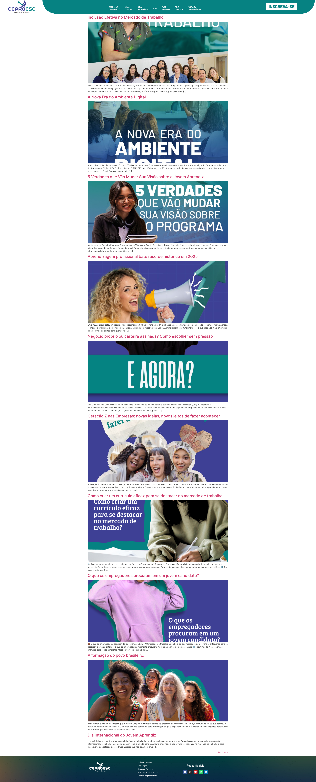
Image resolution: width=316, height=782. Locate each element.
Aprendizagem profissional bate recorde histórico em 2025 (143, 256)
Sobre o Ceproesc (145, 762)
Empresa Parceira (145, 769)
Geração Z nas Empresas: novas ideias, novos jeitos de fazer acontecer (154, 416)
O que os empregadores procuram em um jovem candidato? (143, 575)
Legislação (142, 766)
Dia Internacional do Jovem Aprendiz (122, 735)
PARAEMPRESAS (166, 8)
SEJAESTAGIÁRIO (143, 8)
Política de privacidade (147, 776)
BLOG (155, 8)
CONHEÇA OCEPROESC (113, 8)
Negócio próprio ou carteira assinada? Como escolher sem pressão (150, 336)
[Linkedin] (206, 772)
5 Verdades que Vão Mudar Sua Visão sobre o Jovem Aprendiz (146, 176)
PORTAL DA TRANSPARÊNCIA (194, 8)
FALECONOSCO (179, 8)
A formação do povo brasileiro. (116, 655)
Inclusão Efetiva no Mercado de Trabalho (126, 17)
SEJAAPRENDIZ (129, 8)
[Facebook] (185, 772)
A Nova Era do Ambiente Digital (117, 97)
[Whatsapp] (201, 772)
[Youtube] (196, 772)
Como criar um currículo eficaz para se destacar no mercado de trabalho (155, 495)
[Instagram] (190, 772)
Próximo (223, 752)
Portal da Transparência (148, 772)
